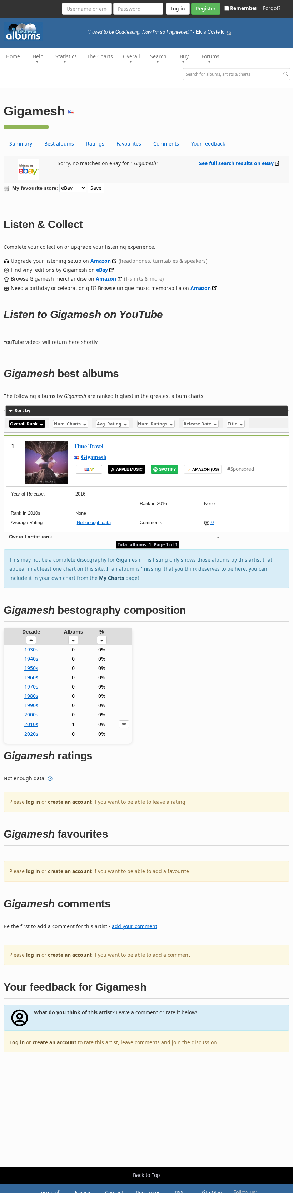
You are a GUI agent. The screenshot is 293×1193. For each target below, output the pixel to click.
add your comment (134, 926)
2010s (31, 724)
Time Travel (89, 446)
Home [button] (13, 56)
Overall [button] (131, 56)
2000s (31, 714)
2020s (31, 733)
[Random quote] (229, 32)
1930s (31, 649)
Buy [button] (184, 56)
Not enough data (94, 522)
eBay (102, 269)
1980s (31, 695)
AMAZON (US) (205, 469)
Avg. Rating (110, 424)
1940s (31, 658)
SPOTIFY (167, 469)
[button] (31, 640)
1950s (31, 668)
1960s (31, 677)
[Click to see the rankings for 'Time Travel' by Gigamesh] (46, 461)
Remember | (246, 8)
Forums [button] (210, 56)
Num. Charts (68, 424)
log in (33, 801)
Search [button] (158, 56)
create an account (70, 801)
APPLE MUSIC (129, 469)
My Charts (111, 578)
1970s (31, 686)
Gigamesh (93, 456)
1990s (31, 705)
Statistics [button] (66, 56)
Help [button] (38, 56)
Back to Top (146, 1175)
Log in (17, 1042)
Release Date (198, 424)
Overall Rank (24, 424)
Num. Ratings (153, 424)
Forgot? (271, 8)
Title (233, 424)
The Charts (100, 56)
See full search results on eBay (236, 163)
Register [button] (206, 8)
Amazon (100, 260)
